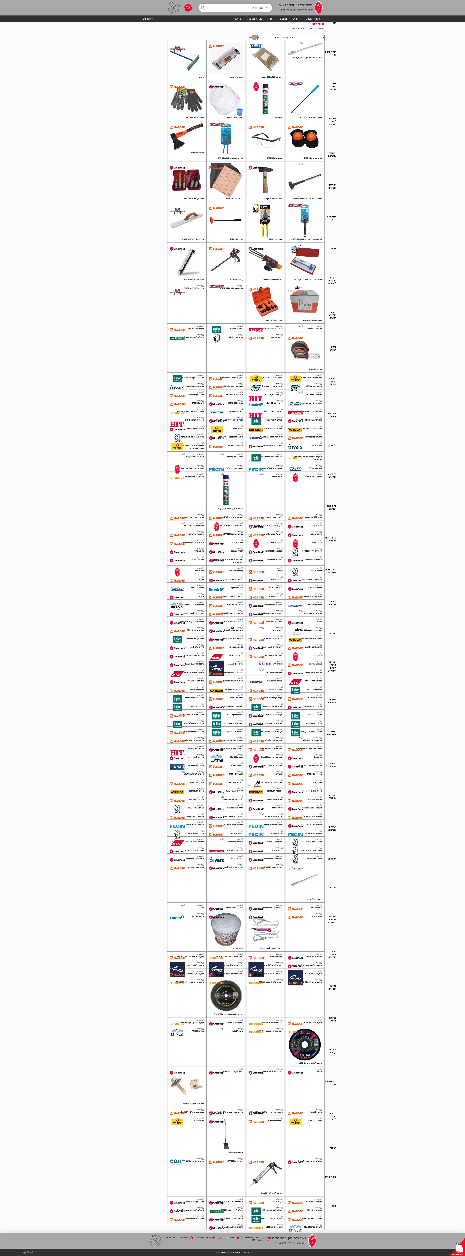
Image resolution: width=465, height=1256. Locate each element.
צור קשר (237, 18)
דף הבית (321, 28)
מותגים (283, 18)
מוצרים (296, 18)
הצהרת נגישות (170, 1237)
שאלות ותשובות (255, 18)
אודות (271, 18)
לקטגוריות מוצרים (314, 18)
